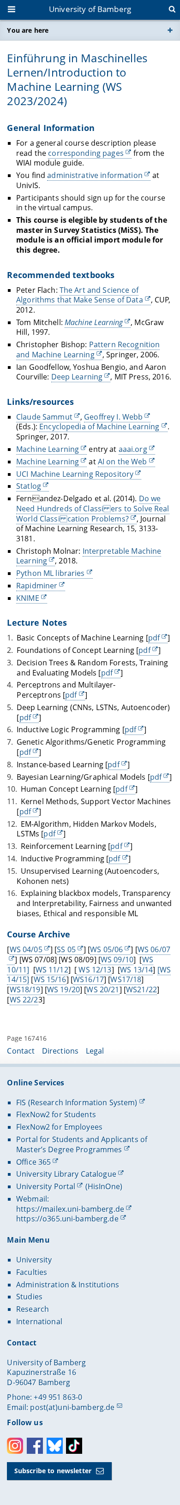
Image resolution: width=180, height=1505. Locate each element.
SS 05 (66, 949)
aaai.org (133, 449)
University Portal (45, 1186)
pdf (154, 638)
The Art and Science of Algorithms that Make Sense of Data (79, 295)
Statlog (28, 486)
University (34, 1260)
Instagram (15, 1446)
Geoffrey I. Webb (113, 417)
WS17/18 (125, 979)
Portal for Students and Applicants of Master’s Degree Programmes (81, 1144)
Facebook (35, 1446)
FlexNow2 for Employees (59, 1127)
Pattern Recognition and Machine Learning (88, 349)
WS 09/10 (117, 959)
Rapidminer (36, 586)
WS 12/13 (94, 970)
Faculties (31, 1272)
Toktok (74, 1446)
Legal (95, 1051)
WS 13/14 (136, 970)
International (39, 1321)
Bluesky (55, 1446)
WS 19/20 (63, 989)
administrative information (95, 175)
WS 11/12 (52, 970)
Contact (21, 1051)
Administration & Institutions (67, 1285)
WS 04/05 (26, 949)
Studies (29, 1297)
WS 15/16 (50, 979)
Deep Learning (77, 377)
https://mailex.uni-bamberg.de (70, 1209)
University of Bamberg (90, 9)
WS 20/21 (102, 989)
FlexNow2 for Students (56, 1114)
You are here (27, 30)
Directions (60, 1051)
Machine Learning (47, 449)
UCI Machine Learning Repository (74, 474)
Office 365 (33, 1162)
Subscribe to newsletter (52, 1470)
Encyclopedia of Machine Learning (99, 426)
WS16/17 (88, 979)
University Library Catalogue (66, 1174)
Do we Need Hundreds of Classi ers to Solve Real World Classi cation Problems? (92, 508)
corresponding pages (86, 153)
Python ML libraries (50, 573)
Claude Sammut (44, 417)
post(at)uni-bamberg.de (72, 1407)
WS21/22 (141, 989)
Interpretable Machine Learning (88, 556)
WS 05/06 (106, 949)
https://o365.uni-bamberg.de (67, 1219)
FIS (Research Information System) (77, 1102)
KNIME (27, 598)
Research (32, 1309)
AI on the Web (122, 461)
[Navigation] (12, 10)
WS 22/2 (24, 1000)
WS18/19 (25, 989)
